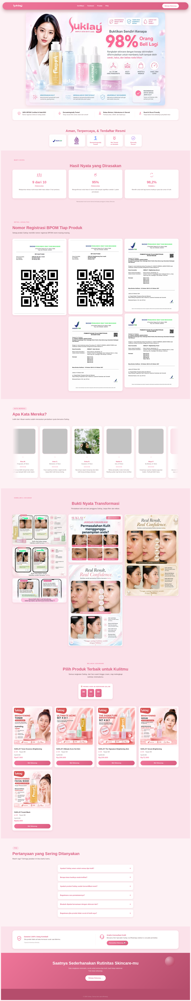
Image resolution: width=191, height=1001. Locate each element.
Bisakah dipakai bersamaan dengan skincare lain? (79, 904)
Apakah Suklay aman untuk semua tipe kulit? (77, 868)
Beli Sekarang (32, 763)
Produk (99, 6)
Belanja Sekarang (170, 6)
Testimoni (90, 6)
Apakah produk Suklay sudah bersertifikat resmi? (78, 886)
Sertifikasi (80, 6)
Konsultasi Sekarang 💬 (117, 943)
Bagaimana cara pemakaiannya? (72, 895)
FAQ (107, 6)
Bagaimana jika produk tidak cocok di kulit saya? (78, 913)
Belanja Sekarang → (96, 978)
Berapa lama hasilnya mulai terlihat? (73, 877)
